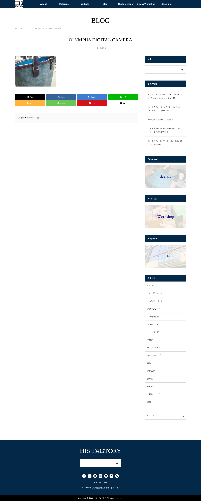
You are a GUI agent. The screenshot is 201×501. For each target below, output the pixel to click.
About (43, 4)
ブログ (150, 340)
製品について (154, 394)
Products (84, 4)
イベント (151, 285)
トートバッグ (153, 332)
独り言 (150, 379)
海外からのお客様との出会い (160, 119)
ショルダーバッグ (154, 301)
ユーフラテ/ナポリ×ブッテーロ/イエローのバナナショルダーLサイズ (165, 109)
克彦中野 (30, 118)
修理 (149, 363)
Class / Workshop (146, 4)
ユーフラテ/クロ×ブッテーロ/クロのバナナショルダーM (165, 143)
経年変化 (151, 386)
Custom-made (125, 4)
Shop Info (166, 4)
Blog (105, 4)
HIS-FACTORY (100, 498)
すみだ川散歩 (153, 316)
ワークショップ (154, 355)
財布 (149, 402)
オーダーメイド (155, 293)
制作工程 (151, 371)
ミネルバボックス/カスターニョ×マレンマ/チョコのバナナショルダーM (165, 96)
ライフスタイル (154, 347)
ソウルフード (153, 324)
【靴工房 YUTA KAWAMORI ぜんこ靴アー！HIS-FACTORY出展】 (165, 130)
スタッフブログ (154, 309)
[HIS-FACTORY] (19, 4)
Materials (64, 4)
